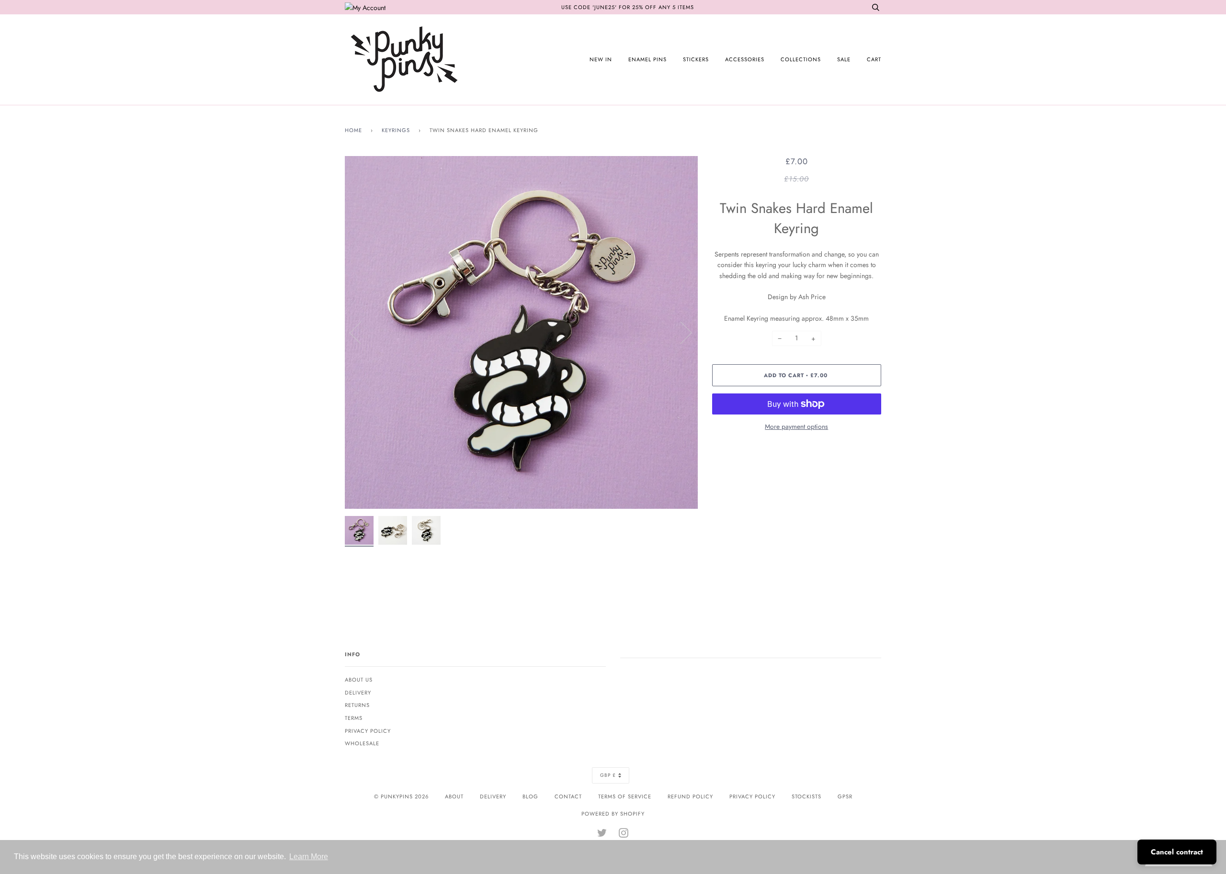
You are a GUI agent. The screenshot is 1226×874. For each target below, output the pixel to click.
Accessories (744, 59)
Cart (874, 59)
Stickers (696, 59)
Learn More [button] (308, 856)
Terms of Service (624, 796)
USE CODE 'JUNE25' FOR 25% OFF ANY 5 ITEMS (627, 7)
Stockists (806, 796)
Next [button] (680, 332)
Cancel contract (1177, 852)
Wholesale (362, 743)
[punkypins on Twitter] (602, 835)
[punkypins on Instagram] (624, 835)
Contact (568, 796)
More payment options (796, 426)
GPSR (845, 796)
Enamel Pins (647, 59)
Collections (801, 59)
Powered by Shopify (613, 814)
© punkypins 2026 (401, 796)
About (454, 796)
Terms (354, 718)
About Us (359, 680)
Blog (530, 796)
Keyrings (396, 130)
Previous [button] (361, 332)
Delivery (358, 692)
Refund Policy (690, 796)
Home (353, 130)
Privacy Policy (368, 731)
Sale (844, 59)
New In (601, 59)
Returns (357, 705)
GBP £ (608, 775)
